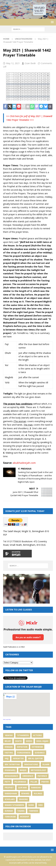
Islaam (45, 764)
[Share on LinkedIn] (14, 106)
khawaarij (10, 770)
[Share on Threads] (50, 106)
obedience (27, 776)
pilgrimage (20, 781)
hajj (7, 758)
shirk (31, 805)
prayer (45, 781)
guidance (40, 752)
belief (8, 741)
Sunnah (9, 811)
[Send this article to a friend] (23, 106)
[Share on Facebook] (5, 106)
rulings (38, 793)
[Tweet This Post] (10, 106)
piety (7, 781)
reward (25, 793)
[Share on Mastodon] (37, 106)
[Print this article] (28, 106)
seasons (23, 799)
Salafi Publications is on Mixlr (14, 647)
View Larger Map (7, 719)
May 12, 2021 (13, 63)
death (18, 741)
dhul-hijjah (42, 741)
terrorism (10, 816)
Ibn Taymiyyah (12, 764)
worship (24, 816)
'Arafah (9, 735)
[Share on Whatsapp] (32, 106)
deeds (29, 741)
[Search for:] (28, 29)
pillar (33, 781)
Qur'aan (22, 787)
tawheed (33, 811)
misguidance (11, 776)
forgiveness (23, 752)
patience (42, 776)
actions (37, 735)
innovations (31, 764)
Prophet (9, 787)
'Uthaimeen (23, 735)
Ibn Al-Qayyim (35, 758)
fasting (9, 752)
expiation (22, 747)
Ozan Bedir (30, 63)
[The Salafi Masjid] (28, 16)
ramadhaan (11, 793)
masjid (23, 770)
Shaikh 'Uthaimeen (14, 805)
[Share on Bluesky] (45, 106)
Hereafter (18, 758)
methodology (38, 770)
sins (40, 805)
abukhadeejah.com (24, 463)
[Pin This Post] (18, 106)
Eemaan (9, 747)
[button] (51, 22)
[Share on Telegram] (41, 106)
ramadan (36, 787)
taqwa (20, 811)
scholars (10, 799)
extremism (37, 747)
